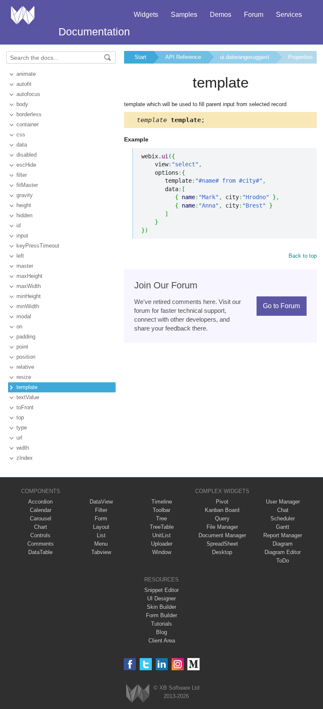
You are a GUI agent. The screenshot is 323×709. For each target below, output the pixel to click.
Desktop (222, 552)
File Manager (222, 527)
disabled (26, 155)
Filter (101, 510)
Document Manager (222, 535)
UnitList (161, 535)
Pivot (222, 501)
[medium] (193, 664)
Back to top (303, 256)
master (24, 266)
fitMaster (27, 185)
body (22, 104)
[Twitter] (145, 664)
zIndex (24, 458)
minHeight (28, 296)
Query (222, 518)
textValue (27, 397)
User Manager (283, 501)
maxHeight (29, 276)
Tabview (101, 552)
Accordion (40, 501)
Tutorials (161, 624)
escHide (26, 165)
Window (161, 552)
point (22, 347)
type (21, 427)
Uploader (161, 544)
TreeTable (162, 527)
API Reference (183, 57)
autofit (24, 84)
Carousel (40, 518)
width (22, 448)
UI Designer (161, 598)
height (23, 205)
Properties (300, 57)
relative (25, 367)
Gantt (282, 527)
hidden (24, 215)
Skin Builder (161, 607)
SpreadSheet (222, 544)
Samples (184, 14)
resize (23, 377)
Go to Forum (281, 305)
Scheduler (282, 518)
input (22, 235)
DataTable (40, 552)
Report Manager (282, 535)
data (21, 144)
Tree (161, 518)
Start (140, 57)
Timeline (161, 501)
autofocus (28, 94)
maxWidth (28, 286)
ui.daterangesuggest (244, 57)
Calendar (40, 510)
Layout (101, 527)
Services (289, 14)
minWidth (27, 306)
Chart (40, 527)
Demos (220, 14)
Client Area (161, 640)
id (18, 225)
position (25, 357)
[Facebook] (129, 664)
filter (21, 175)
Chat (283, 510)
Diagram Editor (283, 552)
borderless (29, 114)
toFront (25, 407)
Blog (161, 632)
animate (26, 74)
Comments (40, 544)
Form (101, 518)
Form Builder (161, 615)
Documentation (94, 31)
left (20, 256)
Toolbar (161, 510)
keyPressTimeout (37, 246)
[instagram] (177, 664)
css (20, 134)
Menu (101, 544)
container (27, 124)
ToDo (282, 560)
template (26, 387)
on (19, 326)
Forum (253, 14)
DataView (101, 501)
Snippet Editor (161, 590)
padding (25, 336)
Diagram (283, 544)
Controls (40, 535)
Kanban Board (222, 510)
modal (23, 316)
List (101, 535)
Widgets (146, 14)
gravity (24, 195)
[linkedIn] (161, 664)
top (20, 417)
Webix (137, 693)
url (19, 437)
